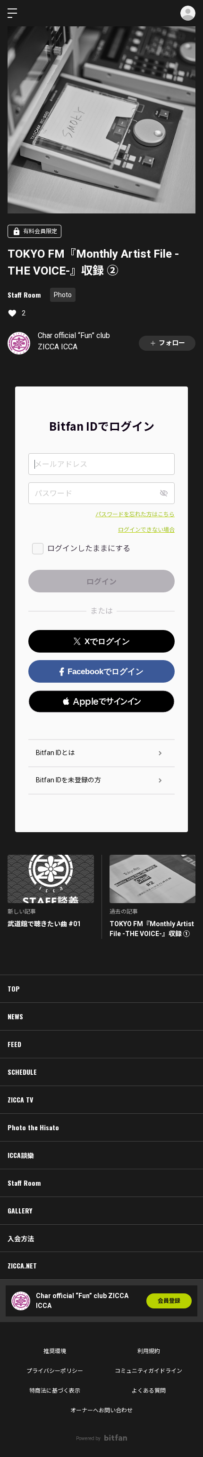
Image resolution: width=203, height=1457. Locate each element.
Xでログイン (107, 641)
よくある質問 (149, 1390)
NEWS (15, 1016)
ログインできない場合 (146, 530)
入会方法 (21, 1238)
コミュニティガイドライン (148, 1371)
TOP (14, 988)
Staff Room (24, 294)
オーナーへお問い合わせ (101, 1410)
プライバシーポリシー (54, 1371)
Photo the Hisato (33, 1127)
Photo (63, 295)
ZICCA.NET (22, 1265)
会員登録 (169, 1301)
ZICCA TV (20, 1099)
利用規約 (148, 1351)
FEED (14, 1044)
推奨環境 (54, 1351)
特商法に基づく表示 (54, 1390)
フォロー (172, 343)
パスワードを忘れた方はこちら (135, 514)
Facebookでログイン (106, 671)
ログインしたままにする (88, 548)
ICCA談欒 (21, 1155)
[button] (101, 701)
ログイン (187, 13)
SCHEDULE (22, 1072)
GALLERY (20, 1210)
